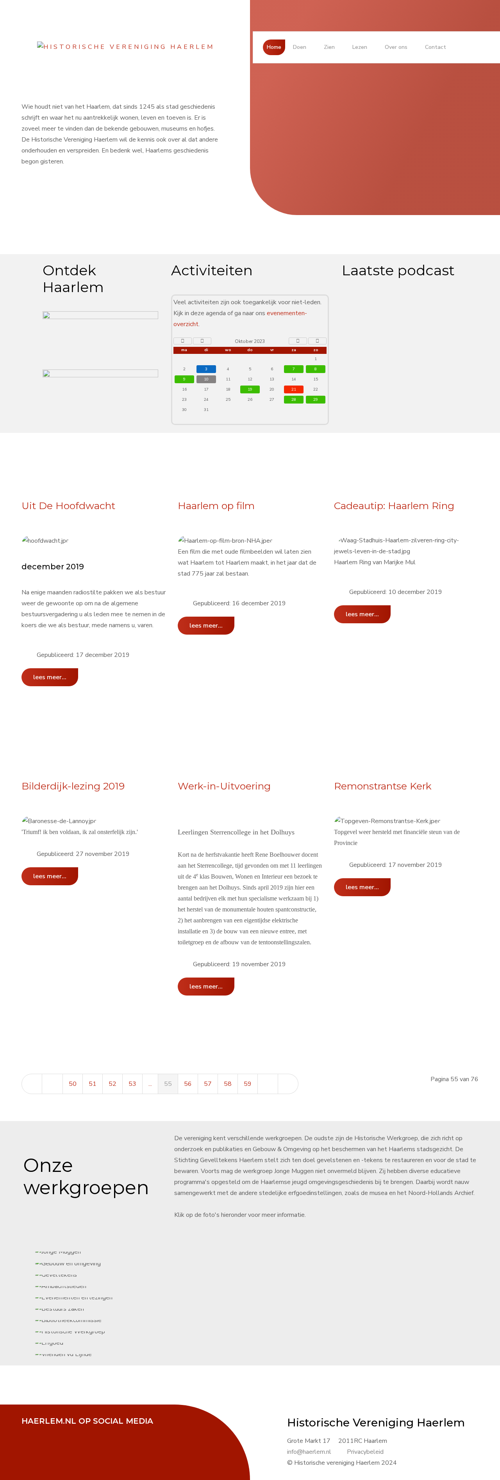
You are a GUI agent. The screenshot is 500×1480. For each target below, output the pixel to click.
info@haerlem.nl (309, 1452)
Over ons (396, 47)
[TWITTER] (51, 1431)
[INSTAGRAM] (90, 1431)
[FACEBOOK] (31, 1431)
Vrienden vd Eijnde (263, 740)
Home (274, 47)
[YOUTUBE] (70, 1431)
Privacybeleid (365, 1452)
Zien (329, 47)
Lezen (359, 47)
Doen (299, 47)
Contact (435, 47)
